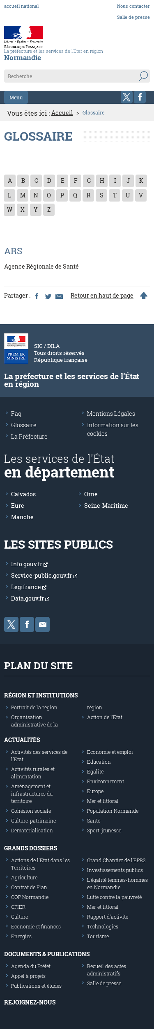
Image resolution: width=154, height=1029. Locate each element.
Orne (91, 494)
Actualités (22, 740)
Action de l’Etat (104, 717)
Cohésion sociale (31, 810)
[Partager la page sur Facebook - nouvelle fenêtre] (36, 295)
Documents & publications (47, 954)
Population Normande (112, 810)
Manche (22, 517)
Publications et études (36, 985)
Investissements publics (115, 870)
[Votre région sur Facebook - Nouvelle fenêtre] (140, 97)
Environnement (105, 781)
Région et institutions (41, 695)
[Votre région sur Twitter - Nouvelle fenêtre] (127, 97)
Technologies (102, 926)
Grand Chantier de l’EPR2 (116, 860)
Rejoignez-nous (29, 1002)
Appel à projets (28, 976)
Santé (93, 820)
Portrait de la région (34, 707)
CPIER (18, 906)
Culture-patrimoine (33, 820)
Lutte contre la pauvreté (114, 897)
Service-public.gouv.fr (42, 575)
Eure (17, 505)
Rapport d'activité (107, 916)
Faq (16, 413)
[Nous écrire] (42, 624)
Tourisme (98, 936)
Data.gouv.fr (28, 598)
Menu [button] (16, 97)
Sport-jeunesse (104, 830)
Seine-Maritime (106, 505)
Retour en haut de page (102, 295)
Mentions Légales (111, 413)
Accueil (62, 113)
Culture (19, 916)
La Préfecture (29, 436)
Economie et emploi (110, 752)
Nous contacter (133, 6)
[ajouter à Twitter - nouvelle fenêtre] (48, 295)
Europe (95, 791)
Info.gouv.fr (27, 564)
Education (99, 761)
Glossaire (24, 425)
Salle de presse (133, 17)
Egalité (95, 771)
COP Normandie (29, 897)
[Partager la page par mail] (59, 295)
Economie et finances (36, 926)
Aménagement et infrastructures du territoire (32, 793)
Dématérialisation (32, 830)
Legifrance (26, 587)
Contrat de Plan (29, 887)
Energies (21, 936)
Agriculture (24, 877)
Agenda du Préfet (31, 966)
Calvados (23, 494)
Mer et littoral (103, 801)
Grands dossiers (30, 848)
